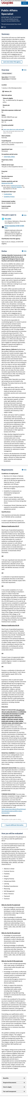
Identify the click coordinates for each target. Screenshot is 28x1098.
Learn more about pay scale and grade (13, 129)
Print (4, 27)
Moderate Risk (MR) (7, 183)
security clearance (17, 187)
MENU (24, 3)
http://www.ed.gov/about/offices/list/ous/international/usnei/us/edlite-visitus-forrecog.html (14, 811)
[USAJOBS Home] (7, 3)
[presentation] (14, 91)
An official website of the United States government (14, 0)
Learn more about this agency (12, 62)
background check (16, 185)
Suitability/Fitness (9, 196)
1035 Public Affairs (9, 156)
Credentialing (8, 194)
